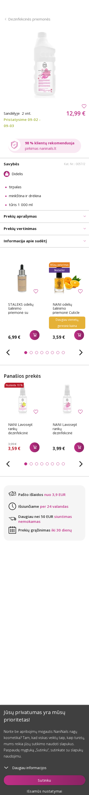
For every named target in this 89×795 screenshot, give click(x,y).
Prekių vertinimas (20, 228)
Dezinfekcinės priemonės (29, 19)
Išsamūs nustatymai (44, 791)
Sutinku (44, 780)
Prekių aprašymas (20, 216)
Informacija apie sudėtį (25, 240)
